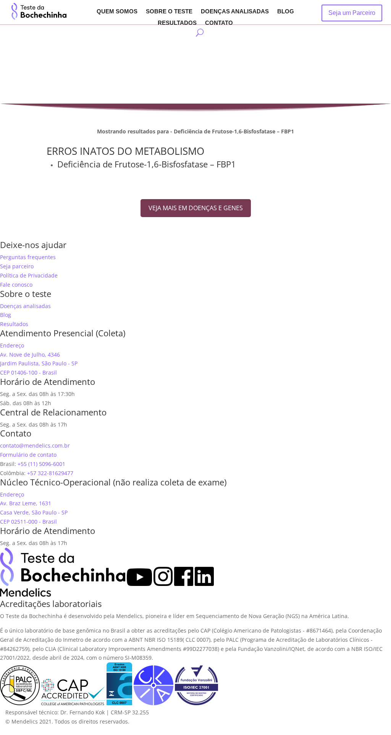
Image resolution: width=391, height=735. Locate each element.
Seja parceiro (17, 266)
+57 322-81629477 (50, 473)
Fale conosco (16, 284)
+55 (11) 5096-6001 (41, 463)
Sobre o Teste (169, 12)
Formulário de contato (28, 454)
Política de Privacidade (29, 275)
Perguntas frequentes (28, 257)
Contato (219, 23)
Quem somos (117, 12)
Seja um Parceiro (351, 13)
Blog (285, 12)
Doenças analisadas (235, 12)
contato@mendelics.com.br (35, 445)
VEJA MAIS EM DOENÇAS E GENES (196, 208)
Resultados (177, 23)
